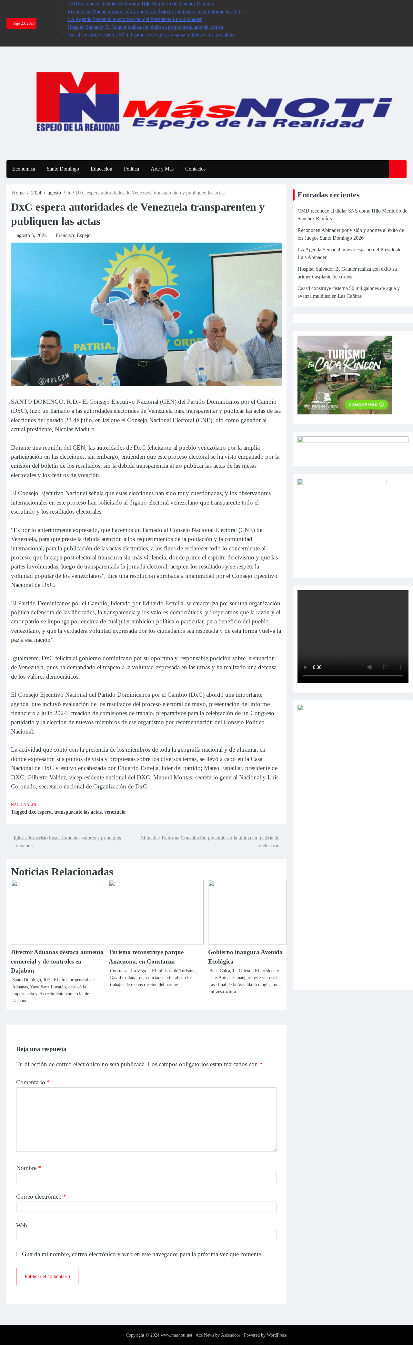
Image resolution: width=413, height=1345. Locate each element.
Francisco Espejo (73, 235)
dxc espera (40, 812)
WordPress (276, 1335)
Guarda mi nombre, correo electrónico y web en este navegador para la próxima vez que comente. (142, 1254)
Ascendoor (230, 1335)
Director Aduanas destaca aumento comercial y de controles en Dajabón (57, 961)
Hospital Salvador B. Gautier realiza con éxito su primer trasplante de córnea (145, 27)
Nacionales (23, 805)
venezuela (115, 812)
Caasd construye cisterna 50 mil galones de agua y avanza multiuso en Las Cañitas (151, 34)
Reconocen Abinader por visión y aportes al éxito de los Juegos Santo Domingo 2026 (154, 11)
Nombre (28, 1167)
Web (21, 1225)
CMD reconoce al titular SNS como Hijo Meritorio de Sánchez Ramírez (140, 3)
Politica (131, 169)
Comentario (33, 1082)
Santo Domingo (63, 169)
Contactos (195, 169)
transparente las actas (78, 812)
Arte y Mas (162, 169)
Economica (23, 169)
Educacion (101, 169)
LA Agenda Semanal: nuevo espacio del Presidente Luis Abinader (134, 19)
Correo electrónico (41, 1196)
